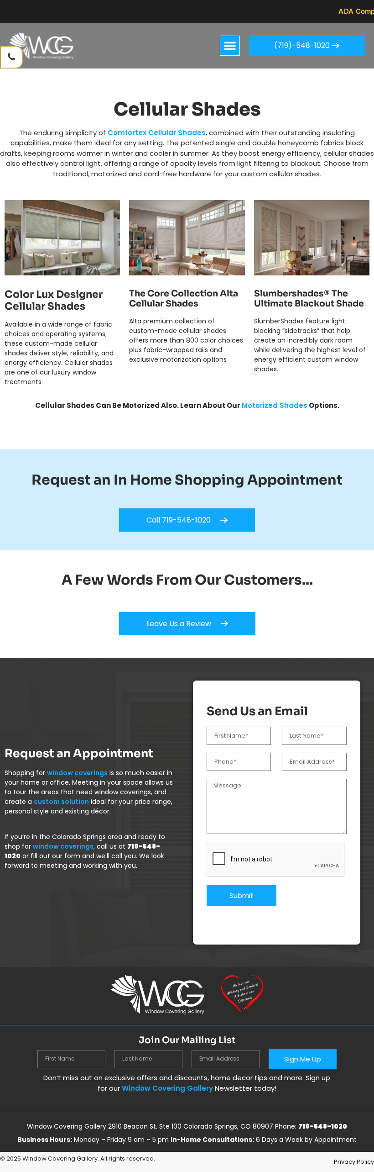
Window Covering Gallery (166, 1088)
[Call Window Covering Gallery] (11, 57)
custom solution (61, 801)
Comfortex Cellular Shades (157, 132)
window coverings (77, 772)
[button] (230, 46)
